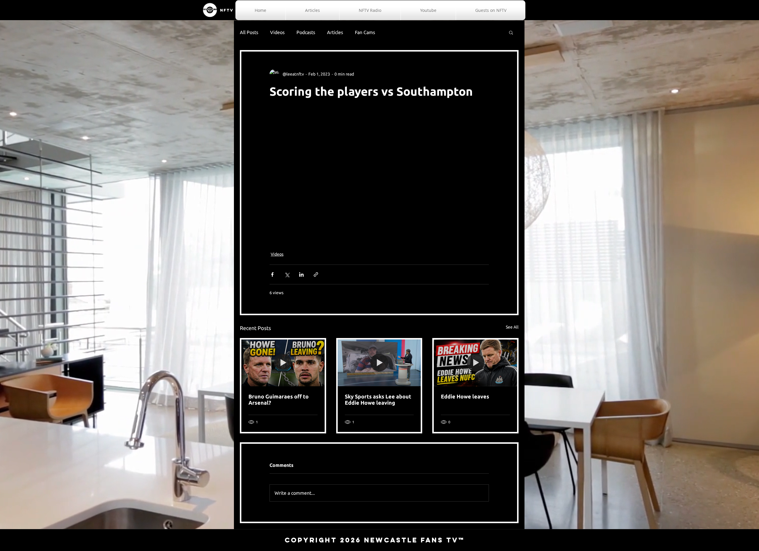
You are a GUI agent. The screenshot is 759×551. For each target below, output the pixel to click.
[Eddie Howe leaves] (475, 362)
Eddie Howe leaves (465, 396)
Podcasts (305, 32)
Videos (277, 32)
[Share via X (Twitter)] (287, 274)
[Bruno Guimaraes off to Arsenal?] (283, 362)
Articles (335, 32)
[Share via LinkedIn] (301, 274)
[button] (511, 32)
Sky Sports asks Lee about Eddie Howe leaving (378, 399)
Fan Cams (365, 32)
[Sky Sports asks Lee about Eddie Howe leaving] (379, 362)
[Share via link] (316, 274)
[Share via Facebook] (272, 274)
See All (512, 327)
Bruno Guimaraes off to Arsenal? (278, 399)
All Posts (249, 32)
